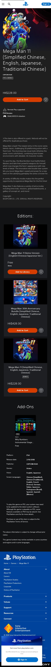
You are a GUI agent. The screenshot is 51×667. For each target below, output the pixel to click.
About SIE (7, 573)
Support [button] (7, 607)
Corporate (7, 586)
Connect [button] (7, 619)
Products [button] (8, 596)
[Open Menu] (3, 4)
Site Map (44, 656)
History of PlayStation (12, 590)
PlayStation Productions (12, 583)
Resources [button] (8, 613)
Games (13, 563)
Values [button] (7, 602)
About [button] (7, 569)
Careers (7, 576)
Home (6, 563)
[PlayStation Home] (25, 4)
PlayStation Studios (11, 580)
